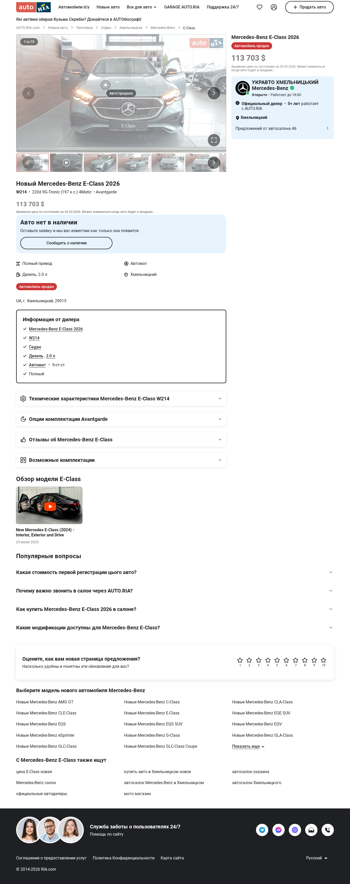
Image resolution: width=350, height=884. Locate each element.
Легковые (84, 28)
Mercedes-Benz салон (36, 782)
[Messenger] (278, 830)
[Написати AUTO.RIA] (311, 830)
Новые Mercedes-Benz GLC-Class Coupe (160, 746)
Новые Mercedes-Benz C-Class (152, 702)
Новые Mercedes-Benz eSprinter (45, 735)
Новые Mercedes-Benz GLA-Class (262, 735)
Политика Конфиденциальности (124, 858)
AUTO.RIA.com (28, 28)
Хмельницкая (130, 28)
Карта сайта (172, 858)
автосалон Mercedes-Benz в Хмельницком (164, 782)
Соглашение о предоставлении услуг (51, 858)
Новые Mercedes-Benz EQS (41, 724)
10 (323, 665)
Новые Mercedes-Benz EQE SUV (261, 713)
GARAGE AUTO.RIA (182, 7)
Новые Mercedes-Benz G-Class (152, 735)
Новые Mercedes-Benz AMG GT (45, 702)
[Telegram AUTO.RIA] (262, 830)
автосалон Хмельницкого (256, 782)
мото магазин (137, 793)
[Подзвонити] (328, 830)
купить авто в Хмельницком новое (157, 771)
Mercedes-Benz (163, 28)
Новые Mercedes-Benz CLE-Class (46, 713)
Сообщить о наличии (66, 243)
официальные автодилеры (41, 793)
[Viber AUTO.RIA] (295, 830)
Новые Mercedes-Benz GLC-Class (46, 746)
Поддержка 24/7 (223, 7)
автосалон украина (250, 771)
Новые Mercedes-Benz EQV (257, 724)
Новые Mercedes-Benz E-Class (151, 713)
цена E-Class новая (34, 771)
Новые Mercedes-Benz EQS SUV (153, 724)
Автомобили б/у (73, 7)
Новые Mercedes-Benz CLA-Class (262, 702)
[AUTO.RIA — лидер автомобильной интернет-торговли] (33, 7)
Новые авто (108, 7)
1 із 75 (29, 42)
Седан (106, 28)
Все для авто (139, 7)
